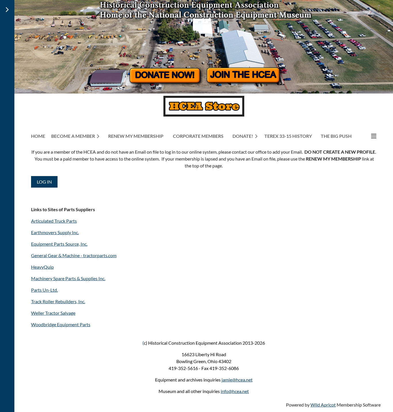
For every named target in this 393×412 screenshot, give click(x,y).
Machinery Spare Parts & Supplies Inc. (68, 278)
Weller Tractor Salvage (53, 313)
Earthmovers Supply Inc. (55, 232)
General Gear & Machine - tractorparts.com (74, 255)
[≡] (367, 136)
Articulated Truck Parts (54, 221)
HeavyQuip (42, 267)
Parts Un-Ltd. (44, 290)
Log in (44, 181)
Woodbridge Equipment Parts (60, 324)
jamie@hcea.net (237, 379)
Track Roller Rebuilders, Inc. (58, 301)
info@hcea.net (235, 391)
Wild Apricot (323, 404)
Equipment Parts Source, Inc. (59, 244)
